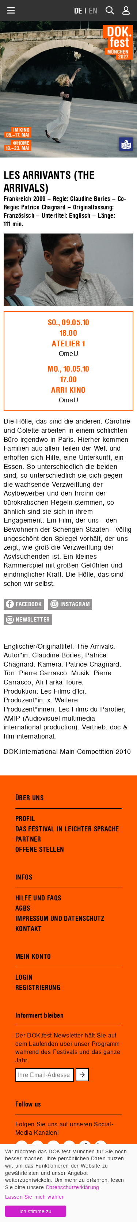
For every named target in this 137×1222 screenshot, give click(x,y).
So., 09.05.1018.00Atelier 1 (68, 333)
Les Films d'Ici (62, 691)
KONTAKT (28, 929)
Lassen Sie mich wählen (35, 1196)
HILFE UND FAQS (38, 898)
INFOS (23, 877)
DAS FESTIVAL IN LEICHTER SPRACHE (67, 829)
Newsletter (32, 619)
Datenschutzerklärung (72, 1187)
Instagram (74, 604)
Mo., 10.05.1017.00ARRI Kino (68, 380)
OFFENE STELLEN (39, 849)
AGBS (22, 908)
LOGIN (24, 977)
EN (93, 11)
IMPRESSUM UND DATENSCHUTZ (60, 918)
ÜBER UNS (29, 798)
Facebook (28, 604)
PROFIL (25, 819)
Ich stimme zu (35, 1211)
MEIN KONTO (33, 956)
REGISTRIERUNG (37, 987)
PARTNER (28, 839)
